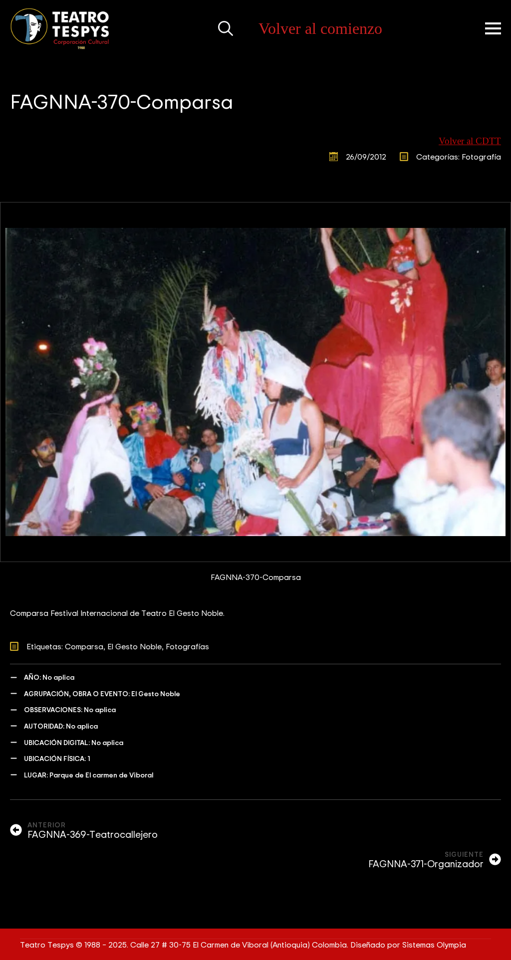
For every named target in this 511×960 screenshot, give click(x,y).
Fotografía (481, 156)
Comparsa (84, 646)
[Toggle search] (226, 28)
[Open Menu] (493, 28)
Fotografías (187, 646)
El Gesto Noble (134, 646)
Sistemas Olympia (434, 944)
